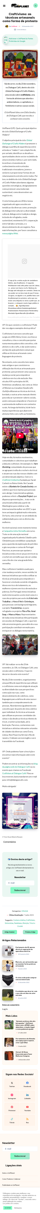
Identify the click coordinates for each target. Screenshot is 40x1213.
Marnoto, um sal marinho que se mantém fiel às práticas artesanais (26, 964)
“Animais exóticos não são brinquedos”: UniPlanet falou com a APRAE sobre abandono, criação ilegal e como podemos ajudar (25, 1025)
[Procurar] (35, 5)
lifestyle (26, 923)
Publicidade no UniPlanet (11, 1185)
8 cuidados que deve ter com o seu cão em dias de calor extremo (26, 993)
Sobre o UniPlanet (8, 1173)
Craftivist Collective (11, 480)
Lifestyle (24, 911)
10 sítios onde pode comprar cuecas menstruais (26, 978)
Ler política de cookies (11, 1203)
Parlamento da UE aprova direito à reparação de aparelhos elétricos (25, 949)
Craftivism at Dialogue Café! (14, 773)
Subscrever (20, 890)
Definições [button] (18, 1208)
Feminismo (18, 923)
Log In (5, 1009)
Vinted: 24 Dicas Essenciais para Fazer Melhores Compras (24, 1054)
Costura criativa (19, 920)
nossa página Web (10, 233)
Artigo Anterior (10, 932)
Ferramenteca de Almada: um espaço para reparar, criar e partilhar (25, 1040)
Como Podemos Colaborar (11, 1179)
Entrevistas (9, 923)
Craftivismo (30, 920)
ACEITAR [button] (8, 1208)
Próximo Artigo (30, 932)
